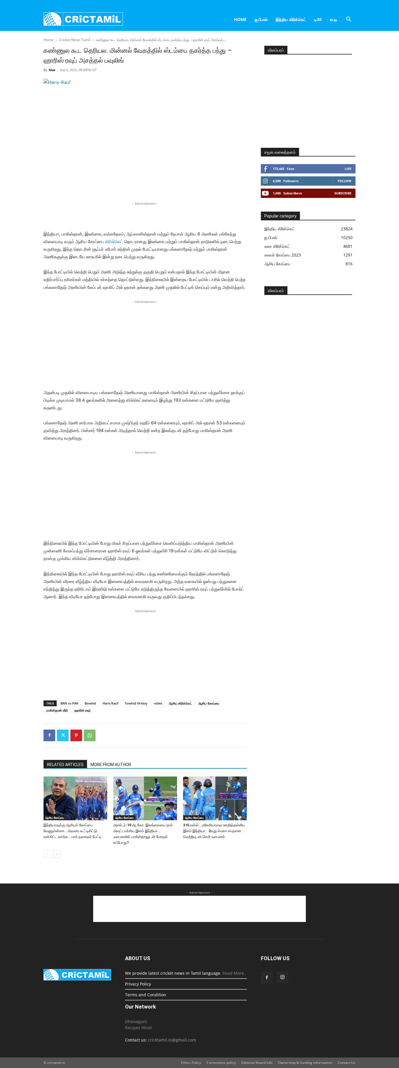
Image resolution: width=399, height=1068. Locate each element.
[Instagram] (282, 977)
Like (348, 168)
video (158, 703)
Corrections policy (221, 1062)
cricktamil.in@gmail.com (172, 1040)
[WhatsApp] (90, 735)
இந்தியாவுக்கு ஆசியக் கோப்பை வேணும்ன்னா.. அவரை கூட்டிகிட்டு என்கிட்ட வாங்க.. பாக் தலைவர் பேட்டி (72, 831)
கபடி (333, 19)
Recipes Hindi (138, 1027)
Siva (52, 70)
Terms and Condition (145, 994)
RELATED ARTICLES (65, 764)
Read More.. (234, 973)
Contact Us (346, 1062)
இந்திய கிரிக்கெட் (291, 19)
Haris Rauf (110, 703)
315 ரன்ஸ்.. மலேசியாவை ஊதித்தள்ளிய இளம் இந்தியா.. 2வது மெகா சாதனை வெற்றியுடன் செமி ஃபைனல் (214, 831)
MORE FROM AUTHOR (111, 764)
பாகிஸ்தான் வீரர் (57, 710)
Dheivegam (136, 1021)
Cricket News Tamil (74, 39)
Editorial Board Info (257, 1062)
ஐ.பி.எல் (261, 19)
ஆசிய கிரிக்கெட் (180, 703)
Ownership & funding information (305, 1062)
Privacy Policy (138, 984)
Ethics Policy (191, 1062)
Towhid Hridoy (136, 703)
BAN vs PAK (69, 703)
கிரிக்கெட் (114, 241)
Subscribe (342, 193)
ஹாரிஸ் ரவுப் (82, 710)
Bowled (90, 703)
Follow (344, 181)
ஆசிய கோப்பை (208, 703)
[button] (348, 20)
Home (240, 19)
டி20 (318, 19)
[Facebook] (49, 735)
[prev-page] (47, 854)
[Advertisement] (145, 215)
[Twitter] (63, 735)
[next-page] (56, 854)
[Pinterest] (76, 735)
